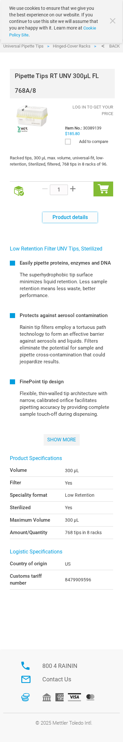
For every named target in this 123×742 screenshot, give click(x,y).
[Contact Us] (26, 679)
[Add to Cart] (103, 189)
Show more (61, 440)
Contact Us (56, 679)
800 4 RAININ (59, 665)
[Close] (113, 21)
